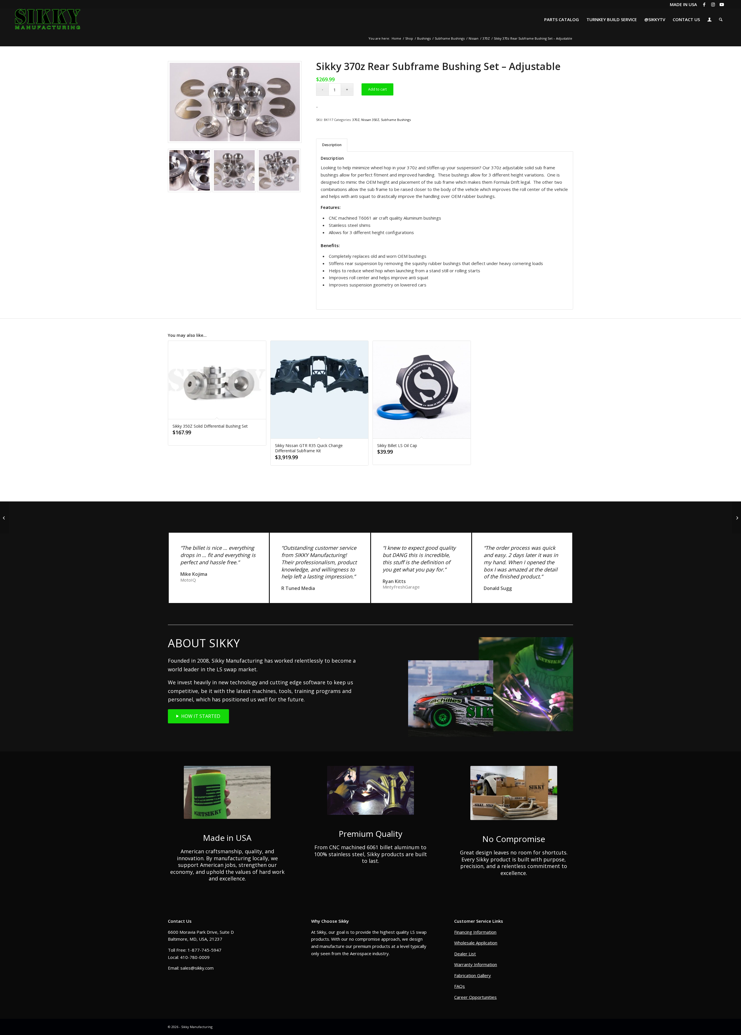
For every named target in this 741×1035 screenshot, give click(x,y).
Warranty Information (475, 964)
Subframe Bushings (396, 119)
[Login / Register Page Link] (709, 20)
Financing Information (475, 932)
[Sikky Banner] (4, 518)
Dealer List (465, 954)
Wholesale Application (475, 943)
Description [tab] (332, 144)
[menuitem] (561, 19)
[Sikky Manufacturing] (47, 19)
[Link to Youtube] (722, 4)
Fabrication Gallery (472, 975)
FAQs (459, 986)
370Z (356, 119)
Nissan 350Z (370, 119)
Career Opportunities (475, 997)
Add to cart (377, 89)
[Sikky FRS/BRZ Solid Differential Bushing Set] (736, 518)
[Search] (720, 19)
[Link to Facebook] (704, 4)
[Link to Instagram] (713, 4)
